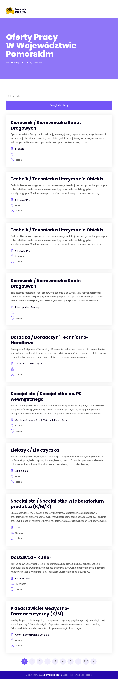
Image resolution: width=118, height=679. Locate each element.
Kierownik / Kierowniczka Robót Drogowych (46, 125)
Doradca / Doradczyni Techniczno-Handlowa (49, 340)
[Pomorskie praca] (16, 11)
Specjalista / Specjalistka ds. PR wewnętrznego (46, 396)
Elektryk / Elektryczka (35, 450)
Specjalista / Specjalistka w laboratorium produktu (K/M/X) (57, 504)
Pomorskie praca (15, 62)
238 (86, 661)
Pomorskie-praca (53, 674)
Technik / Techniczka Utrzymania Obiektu (58, 179)
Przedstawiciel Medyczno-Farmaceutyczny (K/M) (40, 611)
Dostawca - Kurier (31, 557)
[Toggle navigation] (110, 11)
